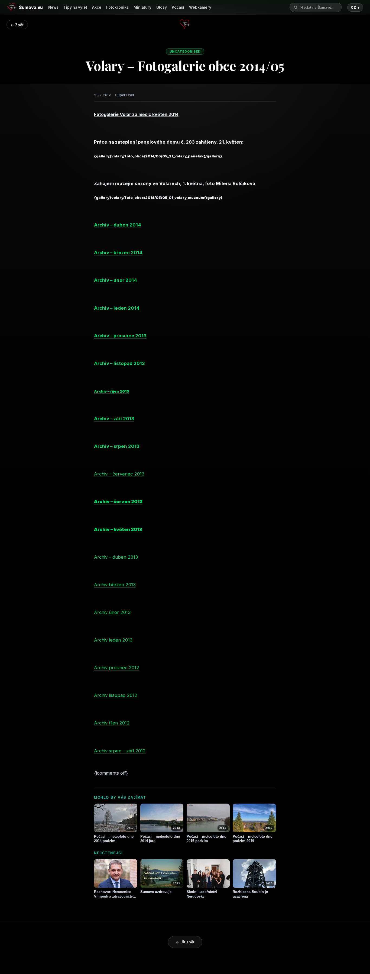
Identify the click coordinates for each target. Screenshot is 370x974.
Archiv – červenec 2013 (119, 474)
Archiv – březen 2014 (118, 252)
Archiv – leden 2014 (116, 308)
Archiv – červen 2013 (118, 501)
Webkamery (200, 7)
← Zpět (17, 24)
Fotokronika (117, 7)
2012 (133, 667)
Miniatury (142, 7)
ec (124, 667)
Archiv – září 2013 (114, 418)
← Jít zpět (185, 942)
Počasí (178, 7)
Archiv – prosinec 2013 (120, 335)
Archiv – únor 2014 (115, 280)
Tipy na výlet (75, 7)
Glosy (161, 7)
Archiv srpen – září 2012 (120, 750)
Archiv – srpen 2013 (116, 446)
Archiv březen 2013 (115, 584)
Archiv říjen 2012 (112, 723)
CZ (355, 7)
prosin (115, 667)
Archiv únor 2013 (112, 612)
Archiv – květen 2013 (118, 529)
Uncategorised (185, 51)
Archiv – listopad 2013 (119, 363)
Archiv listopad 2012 (115, 695)
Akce (96, 7)
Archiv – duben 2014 (117, 225)
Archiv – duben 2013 (116, 557)
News (53, 7)
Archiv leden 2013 (113, 640)
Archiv (101, 667)
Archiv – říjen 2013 (111, 391)
